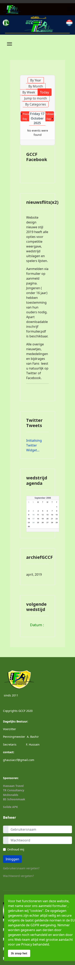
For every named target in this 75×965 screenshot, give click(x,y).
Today (44, 92)
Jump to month (35, 98)
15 (57, 514)
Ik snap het (19, 953)
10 (33, 514)
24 (33, 522)
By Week (28, 92)
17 (33, 518)
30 (29, 526)
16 (29, 518)
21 (52, 518)
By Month (35, 86)
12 (43, 514)
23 (29, 522)
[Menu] (69, 9)
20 (47, 518)
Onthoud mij (15, 849)
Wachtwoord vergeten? (18, 876)
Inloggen (12, 859)
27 (47, 522)
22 (57, 518)
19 (43, 518)
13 (47, 514)
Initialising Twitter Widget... (34, 445)
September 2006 (43, 497)
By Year (35, 80)
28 (52, 522)
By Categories (35, 104)
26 (43, 522)
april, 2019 (34, 574)
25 (38, 522)
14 (52, 514)
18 (38, 518)
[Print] (48, 73)
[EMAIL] (52, 73)
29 (57, 522)
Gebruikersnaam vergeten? (21, 868)
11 (38, 514)
